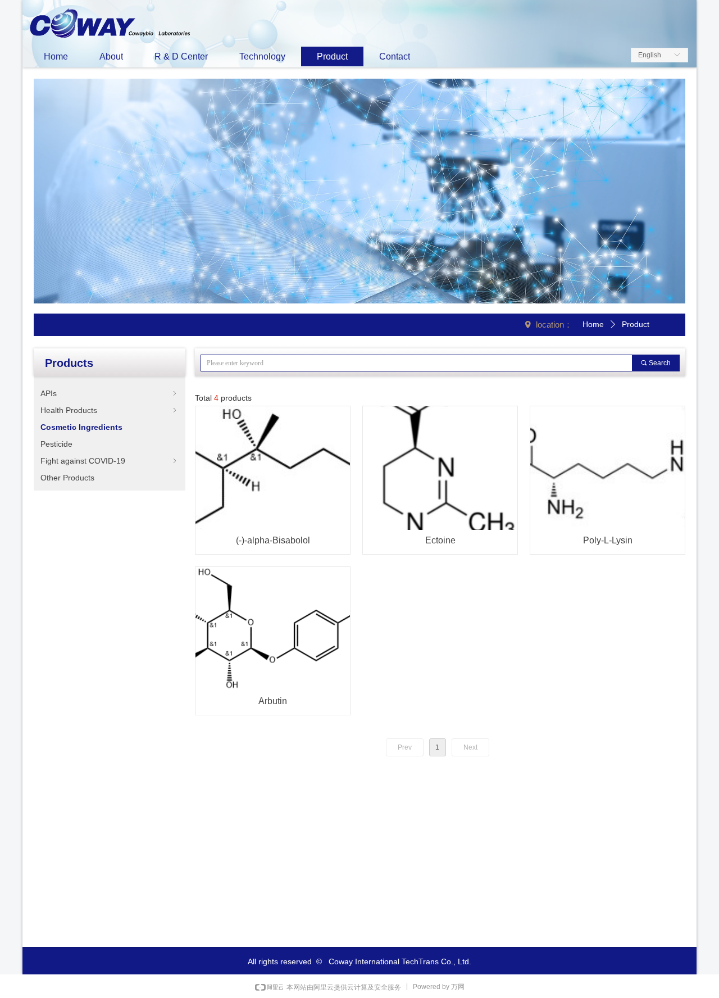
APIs (109, 393)
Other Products (67, 477)
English (649, 55)
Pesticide (56, 443)
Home (593, 324)
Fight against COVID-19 (109, 460)
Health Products (109, 410)
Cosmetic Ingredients (81, 427)
